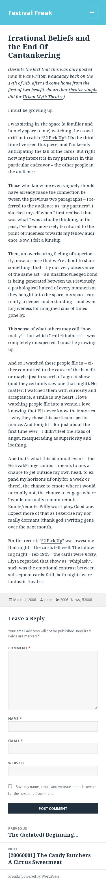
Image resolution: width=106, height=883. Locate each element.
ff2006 (87, 599)
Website (16, 763)
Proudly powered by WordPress (34, 876)
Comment (19, 648)
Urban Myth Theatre (43, 96)
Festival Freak (30, 12)
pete (48, 599)
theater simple (83, 89)
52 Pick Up (53, 137)
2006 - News (70, 599)
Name (15, 718)
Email (15, 740)
